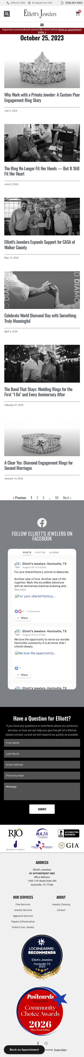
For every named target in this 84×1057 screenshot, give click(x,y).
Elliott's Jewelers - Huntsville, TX (44, 563)
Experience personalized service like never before (42, 31)
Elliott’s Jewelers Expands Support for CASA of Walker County (39, 245)
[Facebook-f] (38, 1043)
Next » (67, 497)
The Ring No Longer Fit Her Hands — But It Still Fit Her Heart (41, 171)
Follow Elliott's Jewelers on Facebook (42, 536)
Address (42, 862)
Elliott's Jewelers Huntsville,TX (42, 962)
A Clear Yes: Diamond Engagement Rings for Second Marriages (38, 465)
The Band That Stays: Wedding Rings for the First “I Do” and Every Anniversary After (38, 392)
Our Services (23, 897)
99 (57, 497)
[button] (7, 14)
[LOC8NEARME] (42, 949)
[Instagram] (46, 1043)
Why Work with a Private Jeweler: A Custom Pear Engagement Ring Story (42, 97)
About (61, 897)
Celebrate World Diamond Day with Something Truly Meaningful (40, 318)
